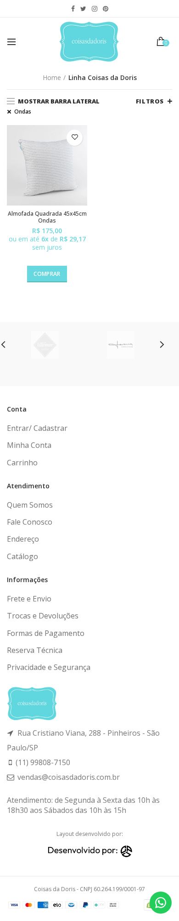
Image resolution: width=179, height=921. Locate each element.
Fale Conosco (29, 522)
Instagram (94, 9)
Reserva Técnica (34, 650)
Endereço (23, 539)
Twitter (83, 9)
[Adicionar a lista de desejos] (75, 138)
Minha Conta (29, 445)
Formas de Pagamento (45, 633)
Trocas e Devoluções (42, 616)
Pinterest (105, 9)
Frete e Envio (29, 599)
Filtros (150, 101)
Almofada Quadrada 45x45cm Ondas (47, 217)
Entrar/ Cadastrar (37, 428)
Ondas (22, 111)
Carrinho (22, 463)
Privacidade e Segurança (48, 667)
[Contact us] (161, 903)
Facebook (73, 9)
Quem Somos (30, 505)
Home (52, 77)
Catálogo (22, 556)
